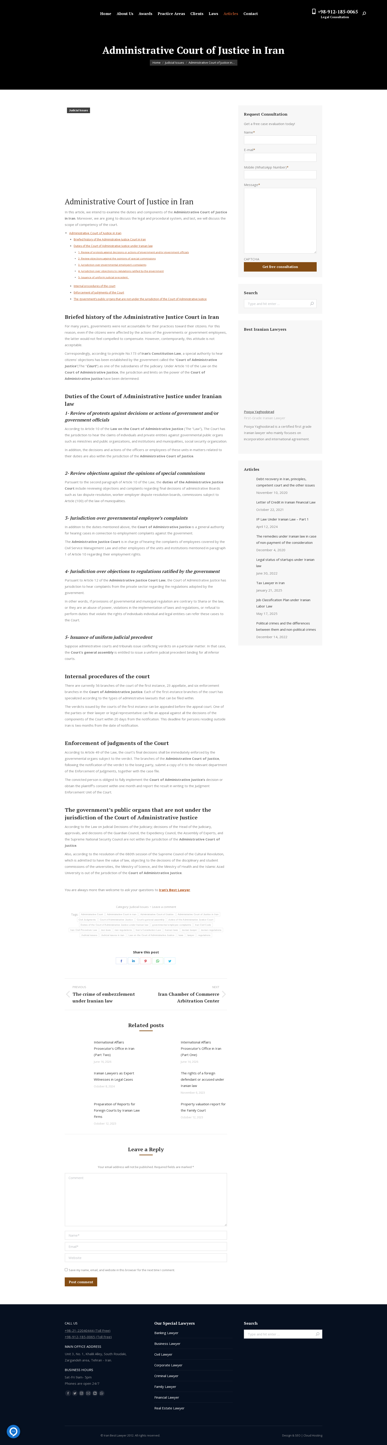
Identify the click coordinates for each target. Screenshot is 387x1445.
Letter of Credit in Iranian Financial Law (286, 502)
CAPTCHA (251, 259)
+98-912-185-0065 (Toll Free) (88, 1337)
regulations (204, 935)
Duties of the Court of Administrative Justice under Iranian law (113, 246)
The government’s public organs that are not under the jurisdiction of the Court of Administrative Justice (140, 299)
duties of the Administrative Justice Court (190, 919)
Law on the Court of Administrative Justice (152, 935)
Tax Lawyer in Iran (270, 583)
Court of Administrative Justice (116, 919)
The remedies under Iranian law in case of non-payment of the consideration (286, 539)
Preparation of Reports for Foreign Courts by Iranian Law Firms (117, 1110)
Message (252, 184)
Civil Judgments (87, 919)
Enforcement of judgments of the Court (99, 292)
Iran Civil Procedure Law (83, 930)
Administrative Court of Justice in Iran (95, 233)
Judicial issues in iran (113, 935)
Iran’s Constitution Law (148, 930)
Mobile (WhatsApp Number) (266, 167)
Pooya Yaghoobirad (259, 411)
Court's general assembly (150, 919)
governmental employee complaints (171, 925)
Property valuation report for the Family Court (203, 1107)
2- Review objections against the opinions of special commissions (117, 258)
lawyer (190, 935)
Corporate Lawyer (168, 1365)
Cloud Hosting (312, 1435)
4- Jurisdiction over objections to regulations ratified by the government (121, 271)
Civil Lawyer (163, 1354)
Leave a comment (164, 907)
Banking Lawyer (166, 1333)
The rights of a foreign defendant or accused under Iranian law (202, 1079)
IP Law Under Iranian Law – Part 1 (282, 519)
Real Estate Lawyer (169, 1408)
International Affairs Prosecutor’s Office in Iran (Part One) (201, 1048)
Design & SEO (291, 1435)
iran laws (106, 930)
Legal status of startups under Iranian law (285, 562)
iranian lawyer (189, 930)
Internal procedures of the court (94, 286)
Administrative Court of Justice (157, 914)
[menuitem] (105, 13)
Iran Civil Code (203, 925)
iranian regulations (211, 930)
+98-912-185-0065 (338, 12)
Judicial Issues (78, 110)
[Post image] (77, 1049)
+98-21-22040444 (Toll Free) (87, 1330)
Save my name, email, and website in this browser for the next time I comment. (122, 1270)
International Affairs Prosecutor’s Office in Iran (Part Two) (114, 1048)
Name (249, 132)
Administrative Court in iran (121, 914)
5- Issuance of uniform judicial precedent (103, 277)
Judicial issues (89, 935)
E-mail (249, 149)
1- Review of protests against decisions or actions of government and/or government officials (133, 252)
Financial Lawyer (166, 1397)
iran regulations (123, 930)
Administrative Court (92, 914)
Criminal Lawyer (166, 1376)
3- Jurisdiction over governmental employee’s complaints (112, 264)
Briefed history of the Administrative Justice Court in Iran (110, 239)
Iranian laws (171, 930)
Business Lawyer (167, 1343)
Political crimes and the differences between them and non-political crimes (286, 626)
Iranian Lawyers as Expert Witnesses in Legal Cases (114, 1076)
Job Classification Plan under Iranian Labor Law (283, 603)
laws (180, 935)
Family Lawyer (165, 1386)
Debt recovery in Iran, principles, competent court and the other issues (285, 482)
